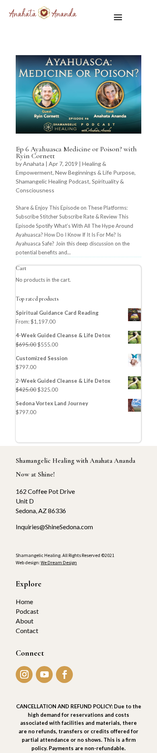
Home (24, 601)
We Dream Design (59, 562)
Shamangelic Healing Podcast (52, 181)
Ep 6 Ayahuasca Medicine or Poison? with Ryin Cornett (76, 152)
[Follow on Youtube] (44, 674)
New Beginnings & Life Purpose (94, 172)
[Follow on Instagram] (24, 674)
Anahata (33, 163)
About (24, 621)
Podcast (27, 611)
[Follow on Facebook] (64, 674)
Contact (27, 630)
